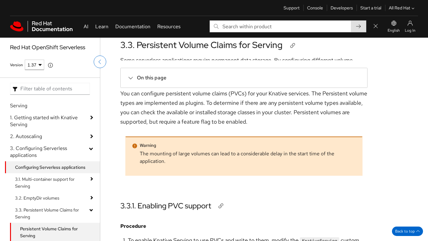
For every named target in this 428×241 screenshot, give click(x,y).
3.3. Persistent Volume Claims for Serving (47, 213)
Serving (18, 105)
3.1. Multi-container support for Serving (45, 182)
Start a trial (370, 8)
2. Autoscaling (26, 136)
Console (315, 8)
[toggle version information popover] (50, 65)
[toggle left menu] (100, 62)
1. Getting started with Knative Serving (44, 121)
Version (16, 64)
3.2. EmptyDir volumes (37, 198)
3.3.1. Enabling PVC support (165, 206)
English (394, 30)
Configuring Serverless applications (50, 167)
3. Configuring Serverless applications (38, 151)
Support (292, 8)
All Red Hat (399, 8)
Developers (342, 8)
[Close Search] (375, 26)
